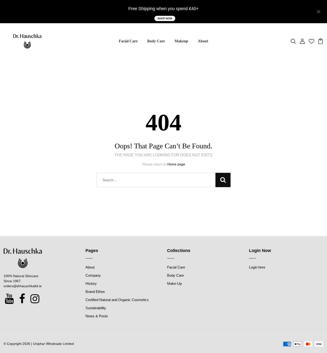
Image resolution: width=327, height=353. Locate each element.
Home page (176, 164)
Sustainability (95, 308)
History (91, 283)
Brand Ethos (95, 292)
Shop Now (165, 18)
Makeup (181, 41)
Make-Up (174, 283)
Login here (257, 267)
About (203, 41)
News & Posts (96, 316)
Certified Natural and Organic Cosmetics (117, 300)
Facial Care (128, 41)
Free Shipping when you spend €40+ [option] (163, 8)
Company (93, 275)
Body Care (156, 41)
